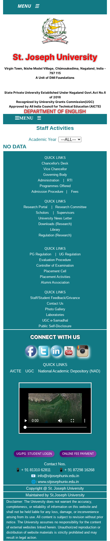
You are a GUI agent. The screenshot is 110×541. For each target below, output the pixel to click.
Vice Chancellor (55, 169)
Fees (75, 192)
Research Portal (35, 207)
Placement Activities (55, 277)
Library (55, 229)
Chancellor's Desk (55, 163)
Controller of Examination (55, 265)
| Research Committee (67, 207)
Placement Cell (55, 271)
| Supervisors (62, 213)
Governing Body (55, 175)
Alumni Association (55, 282)
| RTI (66, 180)
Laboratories (55, 315)
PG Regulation (40, 254)
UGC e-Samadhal (55, 320)
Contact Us (55, 303)
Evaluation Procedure (55, 260)
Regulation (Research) (55, 235)
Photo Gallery (55, 309)
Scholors (42, 213)
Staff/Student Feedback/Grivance (55, 298)
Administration (48, 180)
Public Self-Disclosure (55, 326)
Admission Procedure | (50, 192)
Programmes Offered (55, 186)
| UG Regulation (66, 254)
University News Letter (55, 218)
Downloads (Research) (55, 224)
